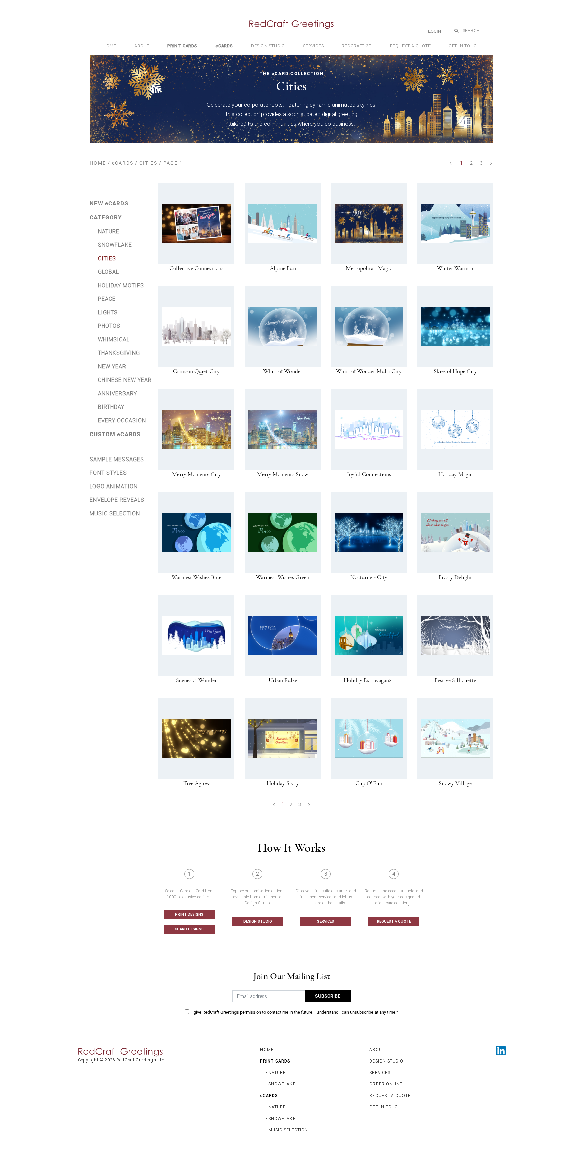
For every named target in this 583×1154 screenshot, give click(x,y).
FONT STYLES (108, 472)
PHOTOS (109, 325)
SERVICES (325, 921)
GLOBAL (108, 271)
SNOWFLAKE (115, 244)
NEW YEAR (112, 366)
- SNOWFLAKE (281, 1083)
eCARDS (122, 163)
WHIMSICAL (114, 339)
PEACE (107, 298)
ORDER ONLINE (385, 1083)
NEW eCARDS (109, 203)
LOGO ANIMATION (114, 486)
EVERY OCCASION (122, 420)
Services (313, 46)
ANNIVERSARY (117, 393)
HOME (98, 163)
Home (109, 46)
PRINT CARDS (275, 1061)
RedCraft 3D (357, 46)
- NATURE (276, 1072)
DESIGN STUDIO (257, 921)
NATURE (108, 231)
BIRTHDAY (111, 406)
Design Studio (268, 46)
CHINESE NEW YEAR (125, 379)
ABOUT (377, 1049)
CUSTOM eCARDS (115, 434)
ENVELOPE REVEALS (117, 499)
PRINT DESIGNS (189, 914)
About (141, 46)
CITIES (148, 163)
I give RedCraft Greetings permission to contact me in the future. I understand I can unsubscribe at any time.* (294, 1012)
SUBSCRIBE (327, 996)
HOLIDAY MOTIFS (121, 285)
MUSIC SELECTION (115, 513)
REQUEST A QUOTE (394, 921)
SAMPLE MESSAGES (117, 459)
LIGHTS (108, 312)
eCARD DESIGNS (189, 929)
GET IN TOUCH (385, 1106)
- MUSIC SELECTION (287, 1129)
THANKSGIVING (119, 352)
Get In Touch (464, 46)
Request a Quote (410, 46)
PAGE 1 (173, 163)
